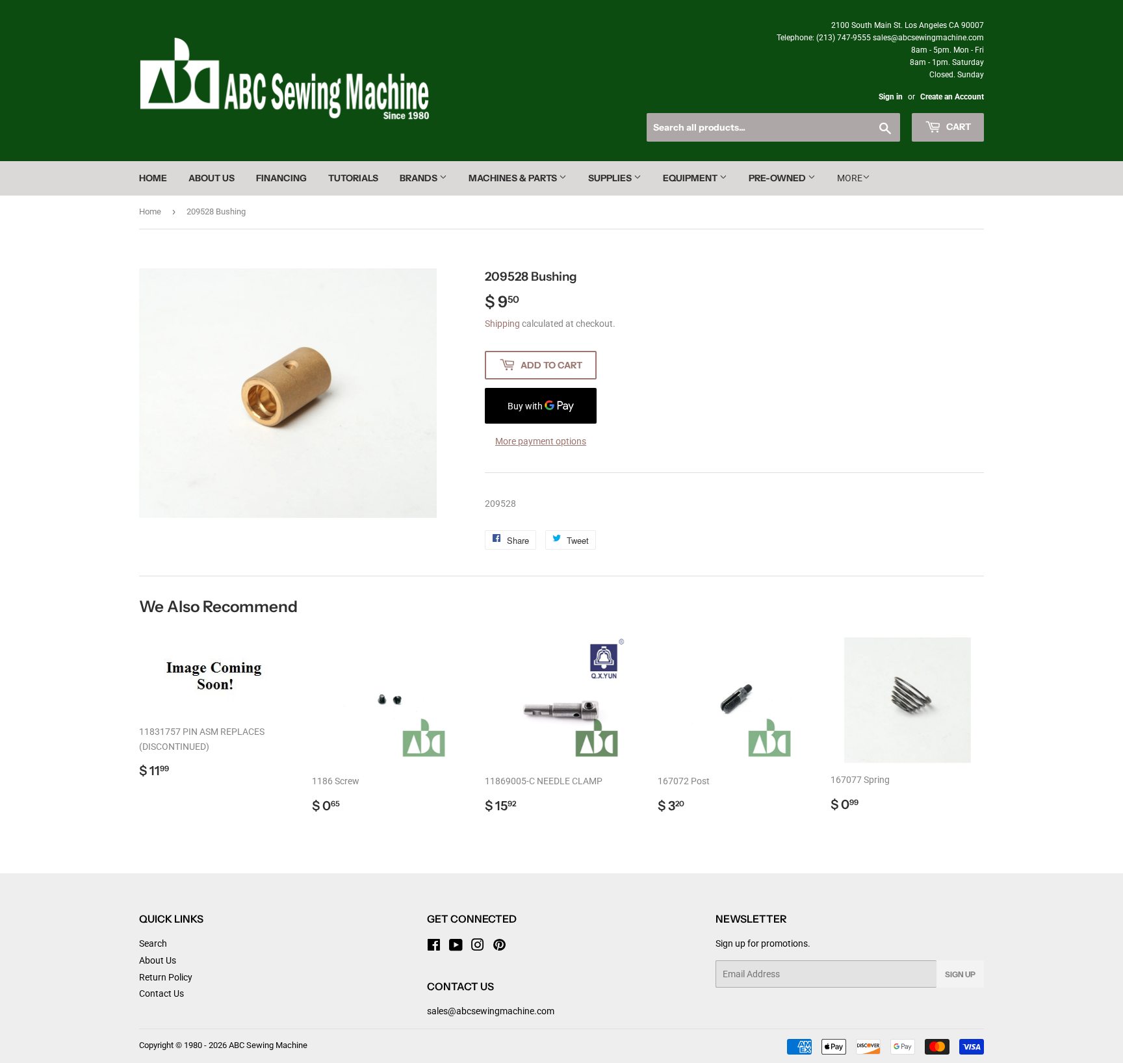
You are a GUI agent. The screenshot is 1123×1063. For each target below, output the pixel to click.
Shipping (502, 323)
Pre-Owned (778, 178)
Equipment (691, 178)
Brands (419, 178)
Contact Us (161, 993)
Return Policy (165, 977)
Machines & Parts (514, 178)
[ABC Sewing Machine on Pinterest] (499, 946)
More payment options (540, 441)
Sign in (891, 96)
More (849, 178)
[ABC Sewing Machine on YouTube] (456, 946)
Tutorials (353, 178)
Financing (281, 178)
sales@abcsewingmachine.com (490, 1011)
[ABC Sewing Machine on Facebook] (434, 946)
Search (153, 943)
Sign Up (960, 974)
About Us (211, 178)
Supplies (611, 178)
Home (153, 178)
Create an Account (952, 96)
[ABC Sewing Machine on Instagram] (477, 946)
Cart (957, 127)
